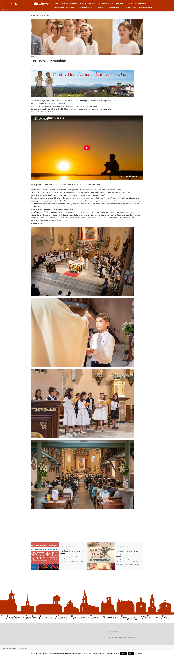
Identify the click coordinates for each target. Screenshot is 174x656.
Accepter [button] (123, 653)
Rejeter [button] (131, 653)
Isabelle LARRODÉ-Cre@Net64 (18, 648)
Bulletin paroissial (113, 632)
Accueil (33, 15)
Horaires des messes (113, 629)
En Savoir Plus (138, 653)
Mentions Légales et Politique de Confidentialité (121, 638)
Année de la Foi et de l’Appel (72, 551)
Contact (110, 635)
